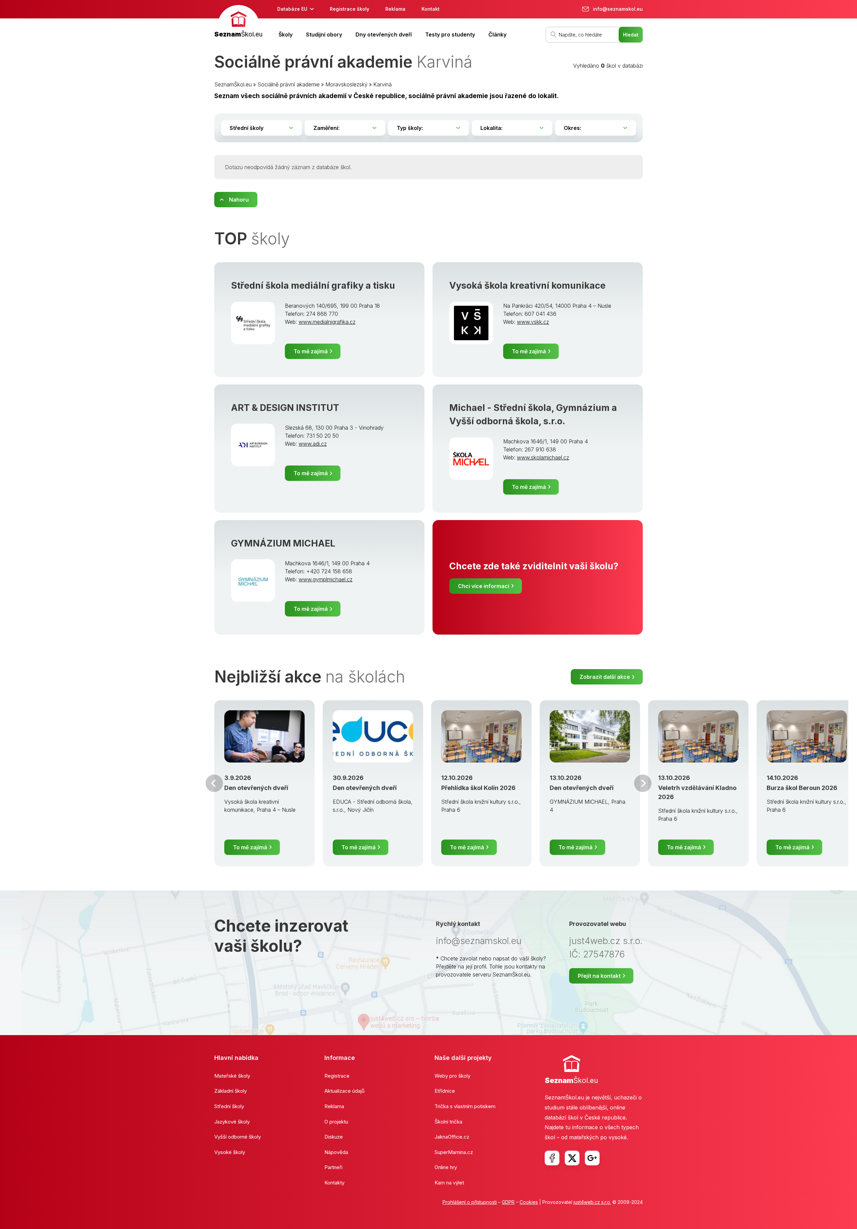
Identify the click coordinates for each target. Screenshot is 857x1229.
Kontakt (430, 9)
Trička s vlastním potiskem (465, 1106)
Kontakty (334, 1182)
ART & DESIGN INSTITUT (285, 407)
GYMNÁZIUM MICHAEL (283, 543)
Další (642, 783)
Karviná (382, 84)
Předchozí (214, 783)
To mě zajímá (311, 351)
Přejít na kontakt (599, 975)
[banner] (238, 22)
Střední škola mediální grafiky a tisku (313, 285)
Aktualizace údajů (344, 1091)
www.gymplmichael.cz (326, 579)
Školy (286, 34)
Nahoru (239, 199)
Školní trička (448, 1121)
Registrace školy (349, 9)
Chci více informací (483, 586)
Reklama (395, 9)
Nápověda (336, 1152)
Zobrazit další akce (604, 676)
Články (497, 34)
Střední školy (229, 1106)
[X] (572, 1158)
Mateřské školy (232, 1076)
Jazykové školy (232, 1121)
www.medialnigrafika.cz (327, 321)
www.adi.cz (313, 443)
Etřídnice (445, 1091)
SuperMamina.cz (454, 1152)
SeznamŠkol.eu (233, 84)
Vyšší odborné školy (237, 1137)
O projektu (336, 1121)
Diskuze (333, 1137)
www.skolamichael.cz (543, 457)
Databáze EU (292, 9)
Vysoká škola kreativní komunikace (527, 285)
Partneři (333, 1167)
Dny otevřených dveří (384, 34)
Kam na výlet (449, 1182)
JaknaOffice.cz (452, 1137)
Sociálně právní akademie (288, 84)
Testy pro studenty (450, 34)
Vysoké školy (229, 1152)
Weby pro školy (452, 1076)
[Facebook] (552, 1158)
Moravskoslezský (346, 84)
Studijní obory (324, 34)
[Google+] (592, 1158)
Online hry (446, 1167)
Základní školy (230, 1091)
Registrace (336, 1076)
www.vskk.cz (533, 321)
